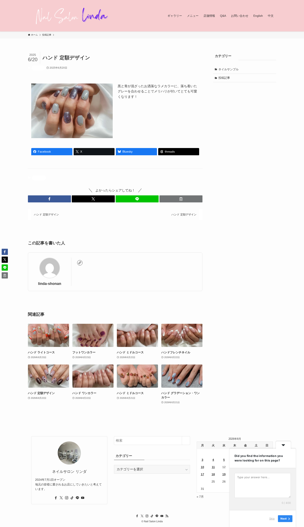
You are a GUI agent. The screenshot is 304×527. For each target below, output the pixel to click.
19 (224, 474)
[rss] (167, 516)
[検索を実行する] (186, 440)
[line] (77, 498)
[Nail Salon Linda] (69, 15)
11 (213, 467)
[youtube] (83, 498)
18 (213, 474)
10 (202, 467)
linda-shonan (49, 284)
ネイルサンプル (228, 69)
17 (202, 474)
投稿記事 (38, 68)
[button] (49, 198)
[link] (80, 262)
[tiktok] (72, 498)
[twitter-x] (61, 498)
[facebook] (56, 498)
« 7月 (200, 496)
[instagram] (67, 498)
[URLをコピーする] (180, 198)
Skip (272, 518)
